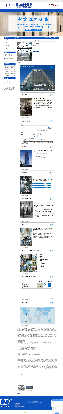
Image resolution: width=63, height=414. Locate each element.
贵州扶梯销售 (13, 73)
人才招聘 (42, 10)
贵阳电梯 (50, 37)
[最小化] (61, 399)
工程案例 (27, 10)
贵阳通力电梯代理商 (21, 390)
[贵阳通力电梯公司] (29, 387)
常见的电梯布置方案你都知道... (9, 58)
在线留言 (39, 397)
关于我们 (13, 10)
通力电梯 (57, 37)
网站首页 (5, 10)
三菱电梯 (7, 48)
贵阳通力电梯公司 (21, 378)
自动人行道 (7, 45)
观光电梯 (7, 39)
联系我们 (57, 10)
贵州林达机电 (40, 402)
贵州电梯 (7, 71)
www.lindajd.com (18, 405)
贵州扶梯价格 (7, 67)
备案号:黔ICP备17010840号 (31, 402)
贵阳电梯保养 (13, 67)
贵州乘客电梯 (7, 75)
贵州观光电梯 (7, 69)
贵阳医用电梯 (7, 73)
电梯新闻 (35, 10)
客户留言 (50, 10)
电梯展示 (20, 10)
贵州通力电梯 (13, 71)
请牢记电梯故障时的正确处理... (9, 59)
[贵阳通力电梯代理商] (21, 387)
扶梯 (6, 42)
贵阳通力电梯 (21, 374)
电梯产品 (28, 397)
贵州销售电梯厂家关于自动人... (9, 54)
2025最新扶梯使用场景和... (8, 55)
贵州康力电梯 (7, 65)
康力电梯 (7, 50)
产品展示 (53, 37)
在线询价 (36, 51)
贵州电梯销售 (13, 65)
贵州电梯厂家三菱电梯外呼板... (9, 61)
